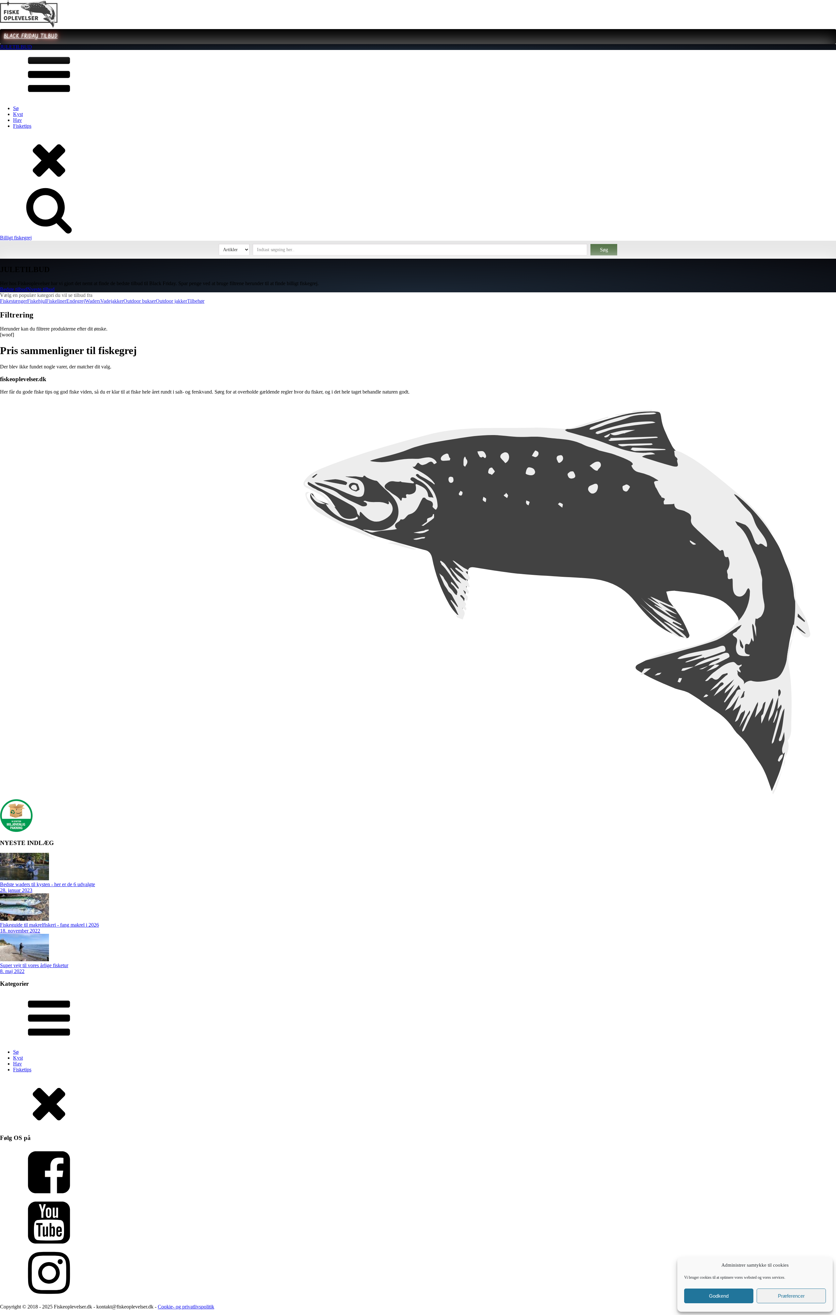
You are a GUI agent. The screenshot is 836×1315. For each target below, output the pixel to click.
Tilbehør (195, 301)
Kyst (18, 114)
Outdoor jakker (171, 301)
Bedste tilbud (13, 289)
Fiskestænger (13, 301)
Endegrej (75, 301)
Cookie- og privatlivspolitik (186, 1306)
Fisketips (22, 126)
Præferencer (791, 1296)
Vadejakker (111, 301)
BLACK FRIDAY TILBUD (30, 36)
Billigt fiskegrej (16, 237)
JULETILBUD (16, 47)
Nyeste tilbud (41, 289)
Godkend (719, 1296)
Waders (92, 301)
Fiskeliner (56, 301)
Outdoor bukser (139, 301)
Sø (16, 108)
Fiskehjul (36, 301)
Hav (17, 120)
